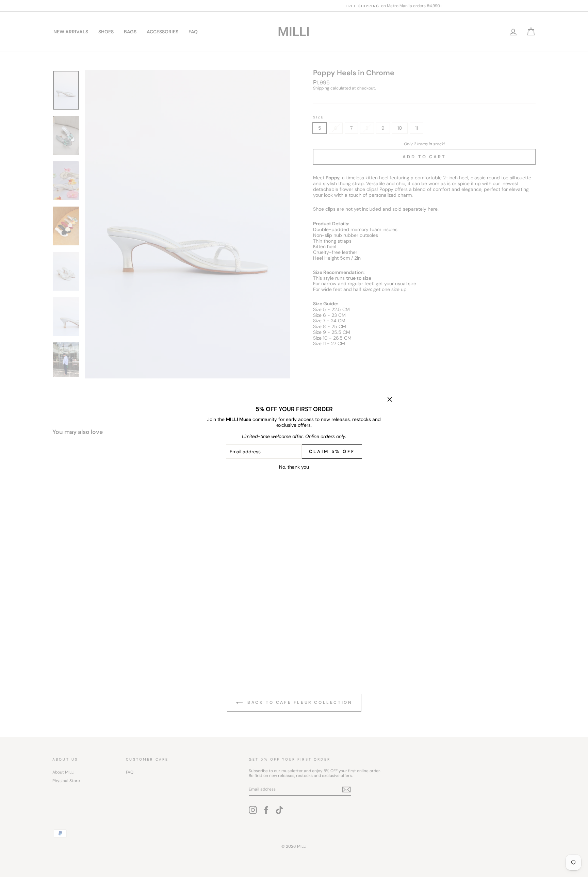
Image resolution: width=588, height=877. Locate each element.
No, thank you (294, 467)
